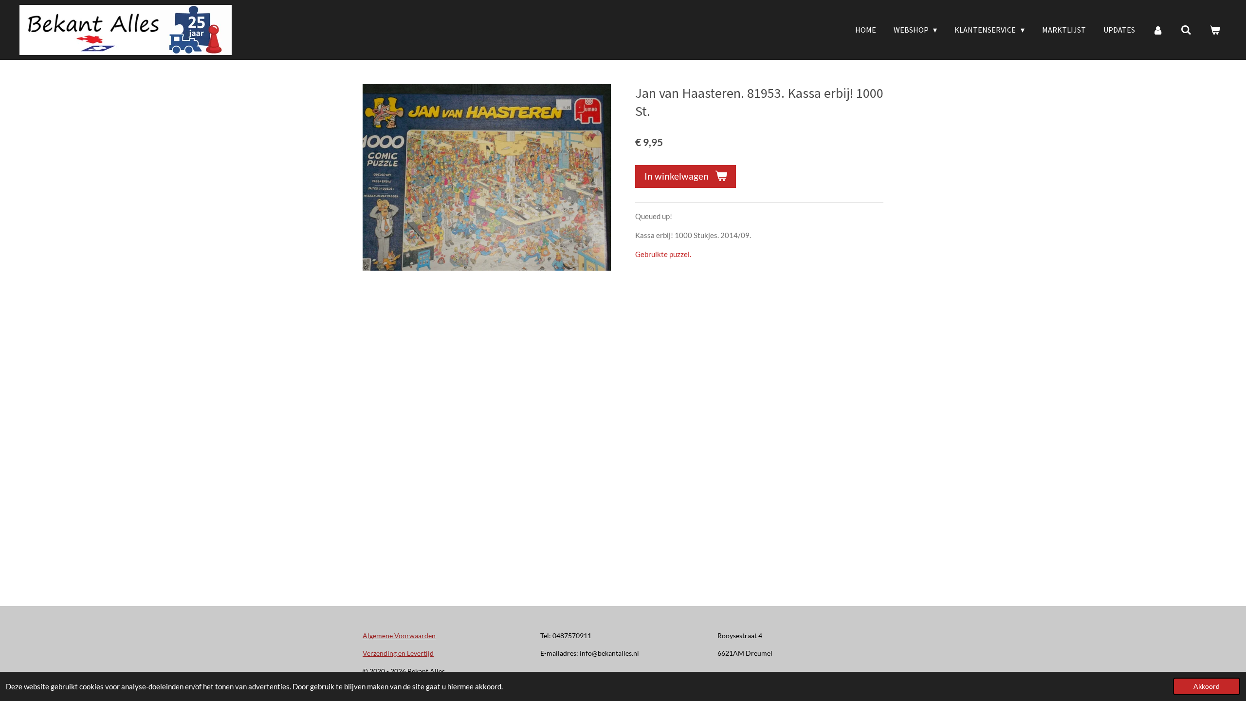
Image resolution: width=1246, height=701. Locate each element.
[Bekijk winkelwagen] (1215, 29)
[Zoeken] (1186, 29)
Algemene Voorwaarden (399, 635)
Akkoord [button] (1206, 686)
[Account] (1158, 29)
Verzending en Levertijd (398, 653)
